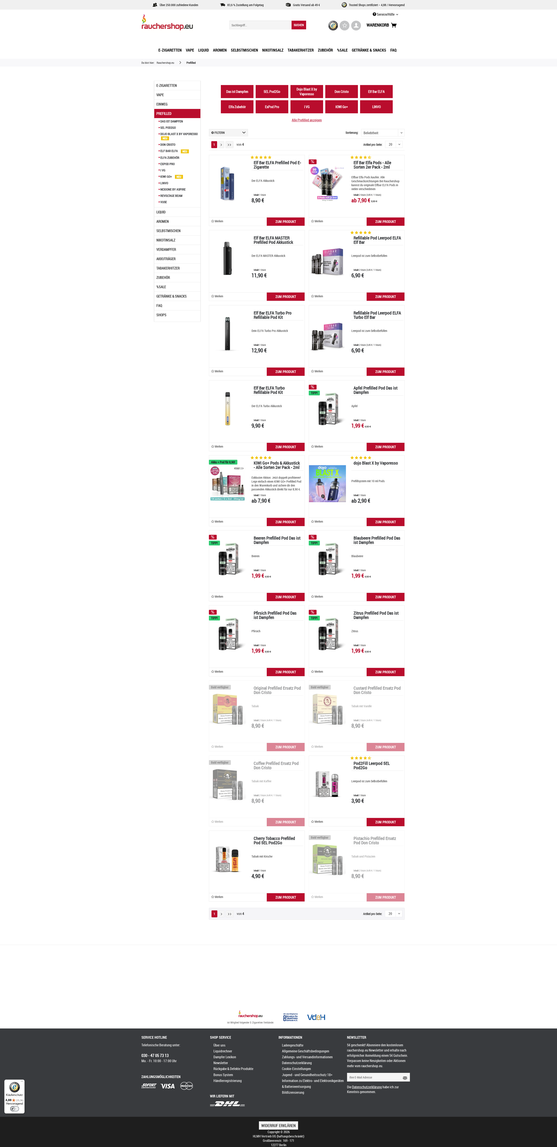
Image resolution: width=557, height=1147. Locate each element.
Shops (161, 315)
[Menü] (22, 1082)
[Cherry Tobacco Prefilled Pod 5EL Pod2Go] (227, 859)
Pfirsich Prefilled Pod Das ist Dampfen (275, 615)
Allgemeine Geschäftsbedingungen (305, 1051)
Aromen (162, 221)
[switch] (14, 1108)
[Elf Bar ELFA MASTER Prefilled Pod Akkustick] (227, 258)
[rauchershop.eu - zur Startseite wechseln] (175, 23)
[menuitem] (267, 25)
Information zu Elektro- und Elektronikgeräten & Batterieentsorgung (313, 1083)
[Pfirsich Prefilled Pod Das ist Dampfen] (227, 633)
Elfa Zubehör (169, 157)
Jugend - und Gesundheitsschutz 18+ (307, 1074)
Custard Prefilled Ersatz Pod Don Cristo (377, 690)
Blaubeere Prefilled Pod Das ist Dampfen (377, 540)
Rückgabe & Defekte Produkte (233, 1068)
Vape (160, 94)
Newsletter (220, 1062)
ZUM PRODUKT (285, 221)
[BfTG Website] (290, 1017)
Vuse (163, 202)
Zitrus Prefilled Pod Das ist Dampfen (376, 615)
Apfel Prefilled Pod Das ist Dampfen (376, 390)
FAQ (159, 305)
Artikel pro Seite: (372, 144)
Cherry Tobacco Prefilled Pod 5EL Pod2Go (274, 841)
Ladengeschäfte (292, 1045)
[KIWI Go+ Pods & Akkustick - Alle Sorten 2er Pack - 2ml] (227, 483)
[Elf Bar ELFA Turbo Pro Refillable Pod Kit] (227, 333)
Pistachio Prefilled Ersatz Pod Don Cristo (375, 841)
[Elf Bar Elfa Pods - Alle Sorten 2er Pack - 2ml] (327, 183)
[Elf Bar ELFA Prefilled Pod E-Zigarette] (227, 183)
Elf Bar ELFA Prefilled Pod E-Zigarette (277, 165)
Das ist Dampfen (171, 121)
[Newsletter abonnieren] (403, 1077)
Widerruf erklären (278, 1125)
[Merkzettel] (344, 25)
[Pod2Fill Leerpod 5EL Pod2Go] (327, 784)
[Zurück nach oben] (250, 1014)
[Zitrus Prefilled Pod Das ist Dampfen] (327, 633)
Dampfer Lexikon (224, 1057)
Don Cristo (167, 144)
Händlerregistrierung (227, 1080)
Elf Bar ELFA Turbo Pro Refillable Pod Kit (273, 315)
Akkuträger (166, 258)
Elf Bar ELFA (169, 151)
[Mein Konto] (356, 25)
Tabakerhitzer (168, 268)
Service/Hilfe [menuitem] (385, 14)
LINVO (164, 183)
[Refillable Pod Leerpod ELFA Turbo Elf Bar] (327, 333)
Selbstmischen (168, 230)
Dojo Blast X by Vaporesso (179, 134)
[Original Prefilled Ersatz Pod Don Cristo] (227, 709)
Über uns (219, 1045)
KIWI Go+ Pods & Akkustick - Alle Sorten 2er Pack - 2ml (277, 465)
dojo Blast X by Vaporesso (376, 463)
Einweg (162, 104)
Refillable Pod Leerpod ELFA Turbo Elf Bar (377, 315)
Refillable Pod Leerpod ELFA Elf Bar (377, 240)
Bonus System (223, 1074)
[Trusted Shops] (333, 25)
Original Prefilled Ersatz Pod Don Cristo (277, 690)
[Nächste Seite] (221, 144)
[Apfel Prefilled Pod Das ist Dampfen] (327, 408)
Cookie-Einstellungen (296, 1068)
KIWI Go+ (166, 176)
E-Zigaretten (166, 85)
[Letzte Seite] (229, 144)
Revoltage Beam (171, 196)
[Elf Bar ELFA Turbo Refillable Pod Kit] (227, 408)
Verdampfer (166, 249)
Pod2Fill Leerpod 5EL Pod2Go (372, 766)
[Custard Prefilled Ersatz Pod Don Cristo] (327, 709)
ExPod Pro (167, 164)
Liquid (161, 212)
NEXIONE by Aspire (173, 189)
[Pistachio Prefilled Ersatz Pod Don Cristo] (327, 859)
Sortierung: (352, 132)
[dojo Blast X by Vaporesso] (327, 483)
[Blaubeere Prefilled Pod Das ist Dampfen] (327, 558)
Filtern (219, 132)
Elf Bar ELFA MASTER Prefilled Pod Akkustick (273, 240)
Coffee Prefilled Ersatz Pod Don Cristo (276, 766)
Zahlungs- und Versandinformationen (307, 1057)
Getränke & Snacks (171, 296)
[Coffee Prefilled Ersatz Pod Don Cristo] (227, 784)
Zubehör (163, 277)
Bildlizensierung (293, 1092)
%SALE (161, 286)
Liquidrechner (222, 1051)
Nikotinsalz (165, 240)
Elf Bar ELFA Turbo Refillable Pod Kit (269, 390)
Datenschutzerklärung (297, 1062)
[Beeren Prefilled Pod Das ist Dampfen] (227, 558)
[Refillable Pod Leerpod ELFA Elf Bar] (327, 258)
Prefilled (163, 113)
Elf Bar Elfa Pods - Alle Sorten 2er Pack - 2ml (372, 165)
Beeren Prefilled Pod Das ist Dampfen (277, 540)
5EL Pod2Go (168, 127)
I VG (162, 170)
